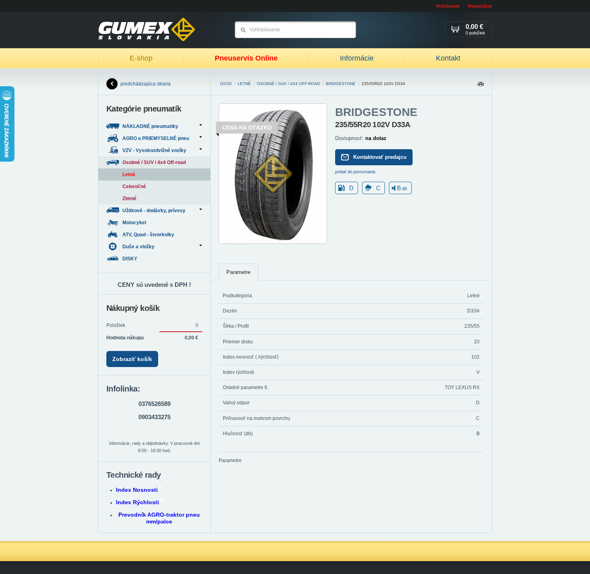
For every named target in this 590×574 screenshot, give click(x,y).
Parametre (238, 272)
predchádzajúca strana (145, 84)
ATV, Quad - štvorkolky (148, 234)
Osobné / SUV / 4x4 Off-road (288, 83)
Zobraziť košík (132, 359)
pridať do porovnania (355, 171)
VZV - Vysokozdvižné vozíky (154, 150)
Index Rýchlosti (137, 502)
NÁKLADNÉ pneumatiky (150, 126)
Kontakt (448, 58)
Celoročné (134, 186)
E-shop (141, 58)
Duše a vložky (138, 246)
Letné (244, 83)
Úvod (226, 83)
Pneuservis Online (246, 58)
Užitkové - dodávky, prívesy (153, 210)
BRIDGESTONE (341, 83)
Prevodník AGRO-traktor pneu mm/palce (159, 518)
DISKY (130, 259)
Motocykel (134, 222)
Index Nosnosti (137, 490)
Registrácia (480, 6)
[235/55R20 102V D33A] (273, 242)
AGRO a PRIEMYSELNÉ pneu (155, 138)
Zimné (129, 198)
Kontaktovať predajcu (380, 157)
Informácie (357, 58)
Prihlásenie (448, 6)
